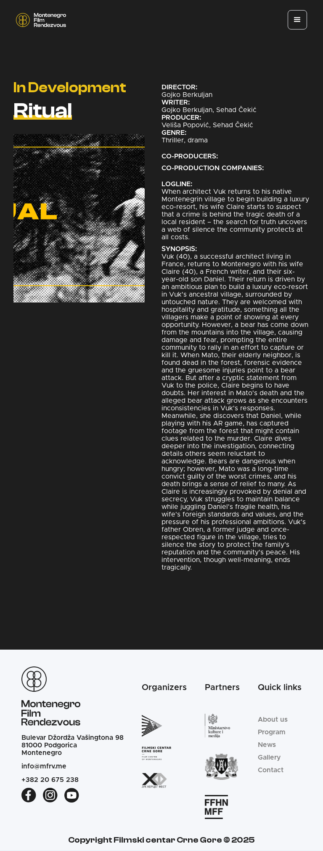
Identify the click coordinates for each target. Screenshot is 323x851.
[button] (297, 19)
